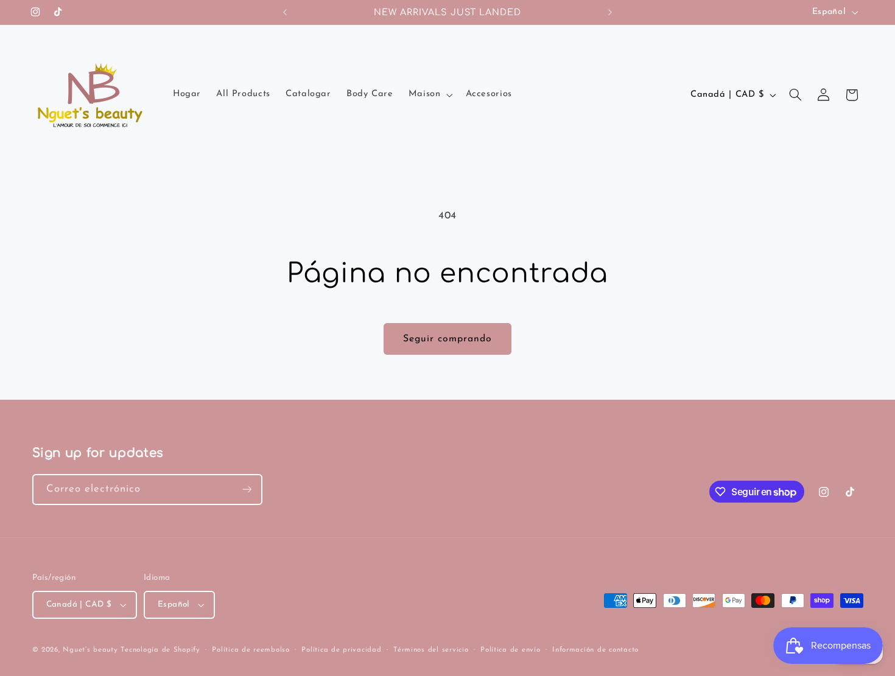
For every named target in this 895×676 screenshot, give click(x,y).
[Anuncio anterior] (285, 12)
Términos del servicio (430, 649)
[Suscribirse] (247, 489)
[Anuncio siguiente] (610, 12)
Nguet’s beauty (90, 649)
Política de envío (510, 649)
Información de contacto (595, 649)
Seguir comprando (448, 339)
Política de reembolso (250, 649)
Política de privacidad (341, 649)
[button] (429, 95)
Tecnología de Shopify (160, 649)
